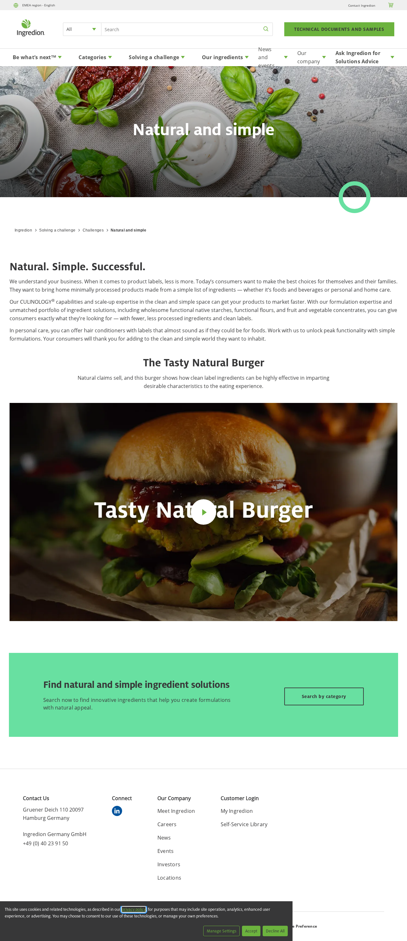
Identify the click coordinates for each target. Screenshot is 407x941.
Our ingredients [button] (222, 57)
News (164, 837)
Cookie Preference (299, 926)
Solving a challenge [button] (154, 57)
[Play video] (203, 512)
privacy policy (134, 909)
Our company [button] (308, 57)
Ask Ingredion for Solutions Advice (357, 57)
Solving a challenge (57, 230)
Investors (168, 864)
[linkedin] (118, 812)
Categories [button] (92, 57)
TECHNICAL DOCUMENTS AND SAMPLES (339, 29)
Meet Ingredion (176, 810)
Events (165, 851)
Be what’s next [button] (34, 57)
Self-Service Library (244, 824)
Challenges (93, 230)
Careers (167, 824)
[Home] (30, 37)
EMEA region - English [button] (38, 5)
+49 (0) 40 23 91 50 (45, 843)
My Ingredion (237, 810)
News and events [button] (266, 57)
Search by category (324, 696)
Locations (169, 877)
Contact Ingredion (361, 5)
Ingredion (23, 230)
